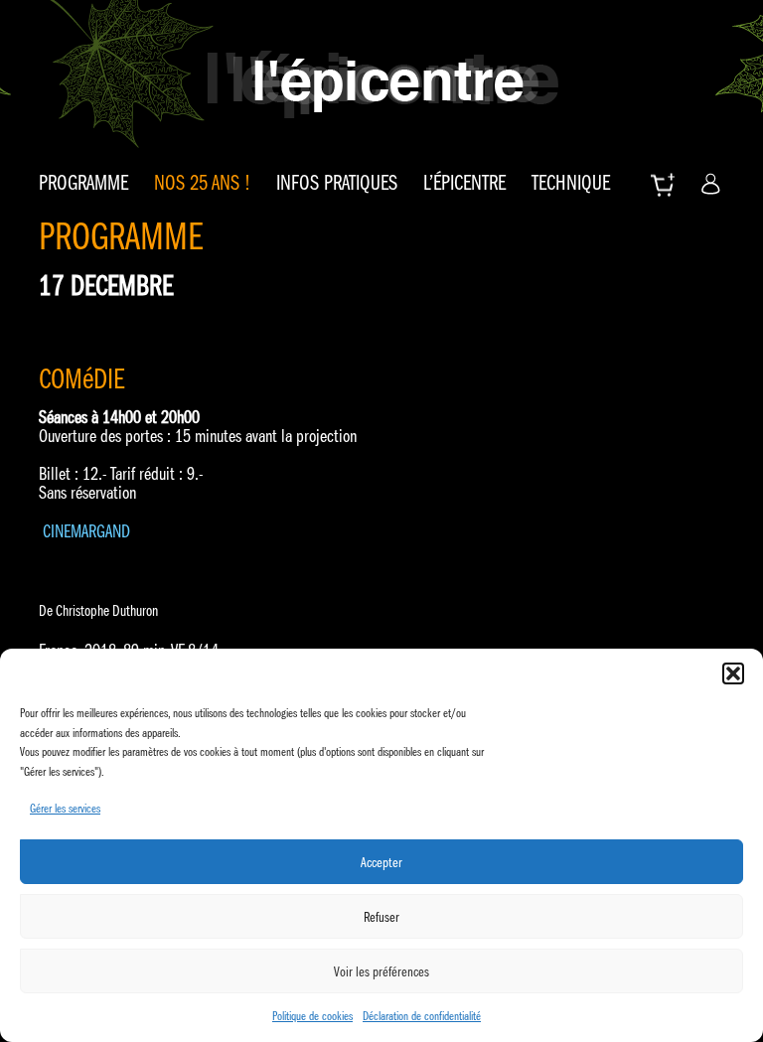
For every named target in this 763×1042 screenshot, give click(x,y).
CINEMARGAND (86, 531)
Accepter (381, 862)
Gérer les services (65, 808)
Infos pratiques (336, 183)
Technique (571, 183)
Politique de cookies (312, 1015)
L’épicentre (464, 183)
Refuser (381, 917)
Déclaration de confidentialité (422, 1015)
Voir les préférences (381, 971)
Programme (83, 183)
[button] (733, 673)
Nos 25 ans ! (202, 183)
